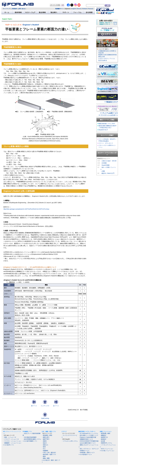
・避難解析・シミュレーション (12, 443)
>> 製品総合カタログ (111, 102)
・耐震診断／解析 (105, 433)
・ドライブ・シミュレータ (11, 439)
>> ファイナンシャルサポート (108, 115)
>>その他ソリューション (107, 450)
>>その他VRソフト (8, 445)
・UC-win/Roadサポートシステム (88, 433)
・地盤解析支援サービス (86, 439)
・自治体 (102, 441)
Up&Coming (45, 418)
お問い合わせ (21, 8)
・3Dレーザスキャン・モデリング (89, 448)
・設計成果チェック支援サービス (88, 435)
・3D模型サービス (84, 450)
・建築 (44, 456)
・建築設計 (103, 439)
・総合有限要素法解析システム (32, 439)
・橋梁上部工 (46, 437)
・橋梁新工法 (104, 437)
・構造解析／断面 (47, 435)
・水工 (44, 448)
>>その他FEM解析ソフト (30, 441)
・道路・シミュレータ (9, 437)
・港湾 (44, 446)
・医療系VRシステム (106, 443)
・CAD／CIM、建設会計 (49, 452)
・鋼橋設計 (103, 435)
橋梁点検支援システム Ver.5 (107, 123)
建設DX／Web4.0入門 (108, 173)
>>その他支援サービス (85, 454)
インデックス (45, 406)
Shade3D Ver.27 (103, 129)
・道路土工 (45, 445)
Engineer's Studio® (31, 25)
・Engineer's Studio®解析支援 (87, 437)
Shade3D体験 (106, 165)
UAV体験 (104, 163)
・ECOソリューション (106, 448)
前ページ (34, 406)
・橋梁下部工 (46, 439)
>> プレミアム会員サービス (109, 113)
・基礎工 (44, 441)
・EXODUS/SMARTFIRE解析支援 (88, 441)
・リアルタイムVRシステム (69, 441)
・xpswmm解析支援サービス (87, 443)
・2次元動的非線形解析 (30, 437)
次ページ (56, 406)
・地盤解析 (45, 450)
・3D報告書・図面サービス (87, 452)
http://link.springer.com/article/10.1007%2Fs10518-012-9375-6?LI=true (26, 209)
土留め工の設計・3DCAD (109, 161)
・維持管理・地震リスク (49, 454)
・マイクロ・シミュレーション (12, 441)
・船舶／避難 (46, 458)
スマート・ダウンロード (106, 143)
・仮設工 (44, 443)
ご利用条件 (14, 8)
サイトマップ (6, 8)
